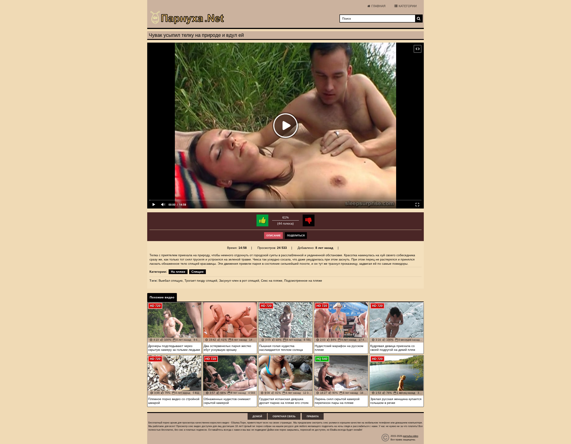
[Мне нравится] (262, 220)
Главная (378, 6)
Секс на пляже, (272, 280)
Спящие (197, 271)
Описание (273, 235)
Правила (313, 416)
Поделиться (296, 235)
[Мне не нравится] (308, 220)
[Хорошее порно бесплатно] (187, 18)
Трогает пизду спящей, (201, 280)
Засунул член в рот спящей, (239, 280)
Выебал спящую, (171, 280)
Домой (257, 416)
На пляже (178, 271)
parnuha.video (410, 436)
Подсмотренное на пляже (303, 280)
